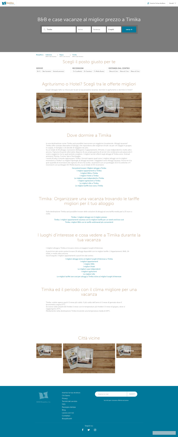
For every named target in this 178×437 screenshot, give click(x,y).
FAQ (63, 404)
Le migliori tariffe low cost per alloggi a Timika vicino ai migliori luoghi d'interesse (89, 276)
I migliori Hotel (89, 266)
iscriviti (132, 394)
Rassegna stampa (69, 407)
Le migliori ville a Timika (89, 183)
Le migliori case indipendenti (89, 269)
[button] (82, 429)
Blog (64, 410)
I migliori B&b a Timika (89, 173)
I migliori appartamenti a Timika (89, 171)
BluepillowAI (67, 418)
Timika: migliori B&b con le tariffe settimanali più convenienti (89, 222)
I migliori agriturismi (89, 271)
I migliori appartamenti (89, 261)
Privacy (64, 398)
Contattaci (66, 416)
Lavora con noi (68, 413)
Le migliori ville (89, 274)
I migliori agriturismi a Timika (89, 181)
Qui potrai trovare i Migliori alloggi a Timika (89, 168)
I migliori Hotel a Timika (89, 176)
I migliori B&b (89, 264)
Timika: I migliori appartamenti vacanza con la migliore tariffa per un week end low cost (89, 220)
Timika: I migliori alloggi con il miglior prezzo (89, 217)
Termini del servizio (69, 401)
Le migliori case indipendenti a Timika (89, 178)
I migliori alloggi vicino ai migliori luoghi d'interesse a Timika (89, 259)
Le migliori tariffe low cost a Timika (89, 186)
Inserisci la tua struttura (71, 393)
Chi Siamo (66, 395)
